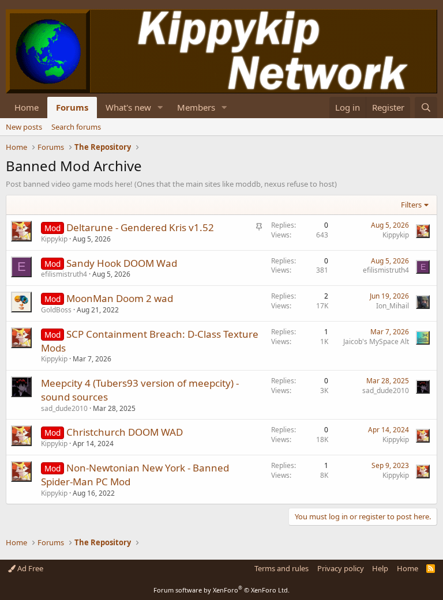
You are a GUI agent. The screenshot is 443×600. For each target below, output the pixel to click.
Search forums (76, 127)
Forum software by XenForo (221, 590)
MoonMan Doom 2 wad (119, 298)
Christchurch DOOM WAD (124, 432)
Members (196, 107)
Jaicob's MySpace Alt (376, 341)
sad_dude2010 (64, 408)
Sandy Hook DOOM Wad (121, 263)
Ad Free (29, 568)
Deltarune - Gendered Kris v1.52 (140, 227)
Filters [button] (411, 204)
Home (26, 107)
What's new (128, 107)
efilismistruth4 (64, 274)
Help (380, 568)
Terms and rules (281, 568)
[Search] (426, 107)
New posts (24, 127)
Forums (72, 107)
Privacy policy (340, 568)
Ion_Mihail (392, 306)
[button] (160, 107)
